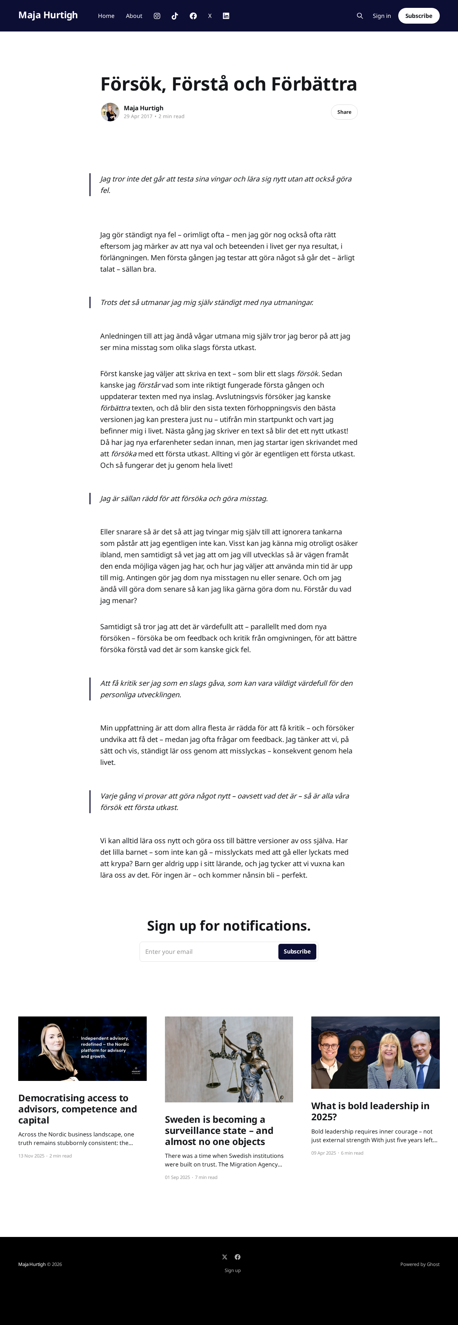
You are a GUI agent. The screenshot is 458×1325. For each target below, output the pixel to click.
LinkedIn (226, 16)
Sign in (382, 16)
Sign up (233, 1270)
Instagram (157, 16)
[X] (225, 1257)
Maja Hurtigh (48, 15)
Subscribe (419, 16)
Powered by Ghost (420, 1264)
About (134, 16)
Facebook (193, 16)
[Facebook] (237, 1257)
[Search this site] (360, 15)
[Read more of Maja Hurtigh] (110, 112)
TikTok (175, 16)
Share (344, 111)
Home (106, 16)
